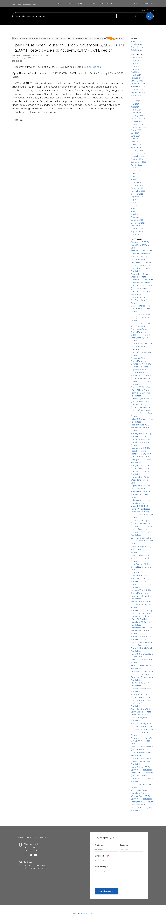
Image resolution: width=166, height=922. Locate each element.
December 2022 (138, 188)
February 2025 (137, 112)
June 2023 (135, 170)
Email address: (101, 856)
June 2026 (135, 66)
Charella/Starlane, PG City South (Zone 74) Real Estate (142, 300)
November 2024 (138, 121)
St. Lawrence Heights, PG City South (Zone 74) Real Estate (142, 732)
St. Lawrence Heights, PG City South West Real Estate (142, 741)
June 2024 (135, 136)
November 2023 (138, 156)
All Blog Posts (137, 41)
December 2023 (138, 153)
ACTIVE (144, 10)
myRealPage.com (87, 914)
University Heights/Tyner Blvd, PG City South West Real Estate (142, 761)
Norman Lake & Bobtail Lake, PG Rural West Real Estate (142, 604)
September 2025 (138, 92)
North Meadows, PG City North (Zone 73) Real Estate (141, 630)
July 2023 (135, 167)
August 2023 (136, 165)
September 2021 (138, 231)
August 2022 (136, 199)
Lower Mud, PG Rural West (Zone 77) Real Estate (140, 558)
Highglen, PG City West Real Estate (33, 58)
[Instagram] (31, 855)
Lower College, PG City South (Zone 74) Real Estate (141, 549)
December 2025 (138, 83)
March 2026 (136, 75)
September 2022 (138, 196)
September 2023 (138, 162)
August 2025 (136, 95)
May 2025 (135, 104)
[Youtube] (36, 855)
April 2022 (135, 211)
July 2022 (135, 202)
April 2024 (135, 141)
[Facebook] (26, 855)
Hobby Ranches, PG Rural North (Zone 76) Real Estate (142, 494)
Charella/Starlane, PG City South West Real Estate (140, 309)
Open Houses (137, 47)
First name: (100, 845)
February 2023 (137, 182)
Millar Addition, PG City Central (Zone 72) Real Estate (141, 567)
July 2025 (135, 98)
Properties (68, 3)
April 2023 (135, 176)
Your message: (101, 866)
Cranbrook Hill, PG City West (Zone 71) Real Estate (140, 338)
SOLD (152, 10)
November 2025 (138, 86)
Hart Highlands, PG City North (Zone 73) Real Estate (141, 428)
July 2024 (135, 133)
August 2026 (136, 60)
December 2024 (138, 118)
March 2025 (136, 110)
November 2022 (138, 191)
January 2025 (137, 115)
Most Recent (136, 57)
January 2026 (137, 81)
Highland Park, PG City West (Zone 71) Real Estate (140, 480)
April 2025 (135, 107)
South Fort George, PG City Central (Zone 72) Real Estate (141, 718)
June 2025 (135, 101)
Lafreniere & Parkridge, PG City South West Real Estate (142, 514)
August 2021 (136, 234)
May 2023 (135, 173)
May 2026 (135, 69)
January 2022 (137, 220)
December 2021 (138, 223)
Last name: (125, 845)
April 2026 (135, 72)
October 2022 (137, 194)
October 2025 (137, 89)
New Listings (136, 44)
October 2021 (137, 228)
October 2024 (137, 124)
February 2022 (137, 217)
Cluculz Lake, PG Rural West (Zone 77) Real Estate (140, 317)
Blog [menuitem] (101, 3)
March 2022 (136, 214)
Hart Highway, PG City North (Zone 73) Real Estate (140, 442)
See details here (93, 66)
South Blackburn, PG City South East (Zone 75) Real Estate (142, 703)
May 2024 (135, 138)
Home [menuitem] (58, 3)
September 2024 (138, 127)
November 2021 (138, 225)
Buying (81, 3)
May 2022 (135, 208)
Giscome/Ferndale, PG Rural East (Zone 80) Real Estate (142, 413)
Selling (92, 3)
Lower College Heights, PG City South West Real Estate (142, 541)
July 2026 (135, 63)
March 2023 (136, 179)
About (109, 3)
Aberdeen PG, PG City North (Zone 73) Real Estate (140, 245)
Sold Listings (136, 50)
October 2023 (137, 159)
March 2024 (136, 144)
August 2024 (136, 130)
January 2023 (137, 185)
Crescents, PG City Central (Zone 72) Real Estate (141, 352)
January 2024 (137, 150)
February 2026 (137, 78)
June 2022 (135, 205)
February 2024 (137, 147)
